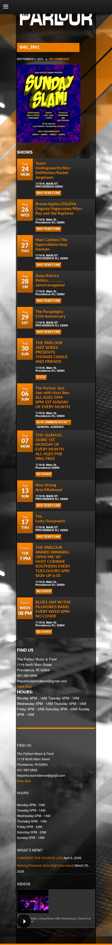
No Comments (59, 59)
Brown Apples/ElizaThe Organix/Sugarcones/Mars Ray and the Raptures (58, 208)
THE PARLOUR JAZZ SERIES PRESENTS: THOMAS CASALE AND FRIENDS (51, 352)
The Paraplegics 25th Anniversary (50, 314)
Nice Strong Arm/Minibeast (49, 487)
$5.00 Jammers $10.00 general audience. (52, 422)
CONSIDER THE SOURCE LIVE (40, 858)
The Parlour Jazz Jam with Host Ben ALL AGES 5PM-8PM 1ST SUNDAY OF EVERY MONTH (52, 397)
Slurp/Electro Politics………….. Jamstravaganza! (50, 280)
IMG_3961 (29, 47)
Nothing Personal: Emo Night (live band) (45, 865)
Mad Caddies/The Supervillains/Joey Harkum (51, 244)
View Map (24, 686)
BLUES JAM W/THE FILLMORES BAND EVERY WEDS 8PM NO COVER (53, 609)
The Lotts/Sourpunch (50, 519)
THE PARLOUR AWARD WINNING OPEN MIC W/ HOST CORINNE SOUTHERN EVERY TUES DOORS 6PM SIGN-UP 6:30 (52, 562)
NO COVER (44, 474)
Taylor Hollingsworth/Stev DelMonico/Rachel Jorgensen (52, 170)
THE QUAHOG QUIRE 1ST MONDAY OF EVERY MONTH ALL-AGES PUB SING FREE (49, 447)
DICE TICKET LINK (48, 193)
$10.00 (41, 377)
